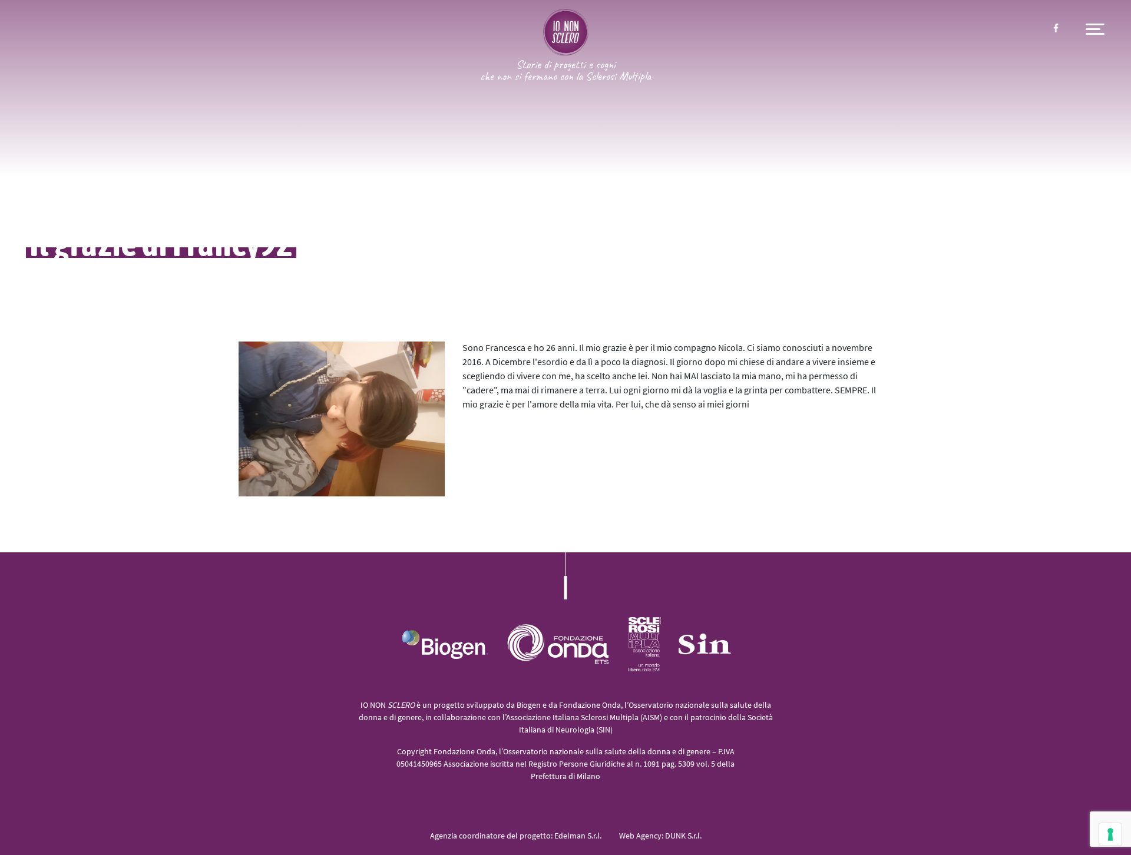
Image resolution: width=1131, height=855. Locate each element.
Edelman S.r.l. (577, 836)
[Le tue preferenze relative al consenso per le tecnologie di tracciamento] (1110, 834)
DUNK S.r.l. (683, 836)
